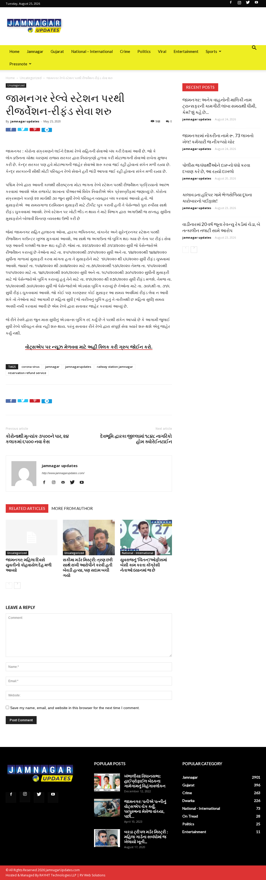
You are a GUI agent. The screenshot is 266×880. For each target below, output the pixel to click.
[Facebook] (231, 4)
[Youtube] (256, 4)
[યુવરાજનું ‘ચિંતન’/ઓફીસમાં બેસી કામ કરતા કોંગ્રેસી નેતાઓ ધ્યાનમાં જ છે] (146, 537)
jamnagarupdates (78, 367)
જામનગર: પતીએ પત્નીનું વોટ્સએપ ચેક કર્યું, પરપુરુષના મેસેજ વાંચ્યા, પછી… (145, 809)
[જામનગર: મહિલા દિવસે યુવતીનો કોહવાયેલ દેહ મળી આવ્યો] (31, 537)
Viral (162, 51)
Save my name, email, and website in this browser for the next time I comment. (75, 708)
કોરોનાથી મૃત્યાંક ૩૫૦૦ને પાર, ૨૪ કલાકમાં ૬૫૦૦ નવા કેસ (37, 438)
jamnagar (52, 367)
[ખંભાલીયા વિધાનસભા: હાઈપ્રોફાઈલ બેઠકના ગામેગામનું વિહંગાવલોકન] (107, 782)
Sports (211, 51)
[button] (254, 48)
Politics (144, 51)
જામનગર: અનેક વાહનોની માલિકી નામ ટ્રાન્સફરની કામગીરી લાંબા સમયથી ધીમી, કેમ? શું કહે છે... (219, 106)
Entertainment (186, 51)
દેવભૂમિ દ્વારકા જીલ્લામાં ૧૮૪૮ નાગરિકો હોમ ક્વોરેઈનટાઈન (136, 438)
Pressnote (18, 63)
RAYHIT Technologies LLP (57, 875)
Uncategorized (31, 78)
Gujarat (57, 51)
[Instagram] (239, 4)
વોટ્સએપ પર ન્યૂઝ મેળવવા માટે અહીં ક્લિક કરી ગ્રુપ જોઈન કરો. (88, 347)
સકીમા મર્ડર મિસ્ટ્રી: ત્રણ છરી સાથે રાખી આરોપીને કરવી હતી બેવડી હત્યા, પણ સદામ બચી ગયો (88, 567)
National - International (137, 553)
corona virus (30, 367)
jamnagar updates (24, 121)
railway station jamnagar (115, 367)
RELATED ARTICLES (27, 508)
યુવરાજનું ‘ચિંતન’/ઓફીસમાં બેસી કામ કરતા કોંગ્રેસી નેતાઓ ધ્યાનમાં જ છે (143, 564)
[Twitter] (248, 4)
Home (14, 51)
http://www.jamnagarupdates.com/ (63, 473)
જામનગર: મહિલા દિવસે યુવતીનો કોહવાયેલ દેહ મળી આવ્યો (29, 564)
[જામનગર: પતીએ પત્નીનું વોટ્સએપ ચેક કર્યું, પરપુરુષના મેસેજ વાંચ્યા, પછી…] (107, 808)
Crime (125, 51)
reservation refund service (27, 373)
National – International (92, 51)
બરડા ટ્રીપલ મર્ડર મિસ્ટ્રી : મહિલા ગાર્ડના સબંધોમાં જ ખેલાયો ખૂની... (146, 836)
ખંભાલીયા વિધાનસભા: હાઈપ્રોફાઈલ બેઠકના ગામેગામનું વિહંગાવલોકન (144, 780)
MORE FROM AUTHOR (72, 508)
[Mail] (65, 482)
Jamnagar (35, 51)
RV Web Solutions (92, 875)
